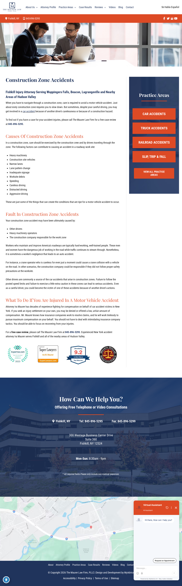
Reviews (106, 564)
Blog (123, 564)
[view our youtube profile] (176, 18)
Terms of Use (101, 578)
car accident (29, 111)
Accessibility (69, 578)
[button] (36, 7)
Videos (115, 564)
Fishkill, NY (63, 421)
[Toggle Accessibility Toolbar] (6, 579)
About (50, 564)
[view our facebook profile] (164, 18)
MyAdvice (129, 572)
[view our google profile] (172, 18)
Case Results (94, 564)
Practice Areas (79, 564)
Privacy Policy (85, 578)
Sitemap (114, 578)
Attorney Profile (63, 564)
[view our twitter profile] (168, 18)
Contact (130, 564)
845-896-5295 (33, 18)
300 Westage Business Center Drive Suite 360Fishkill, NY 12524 (91, 439)
